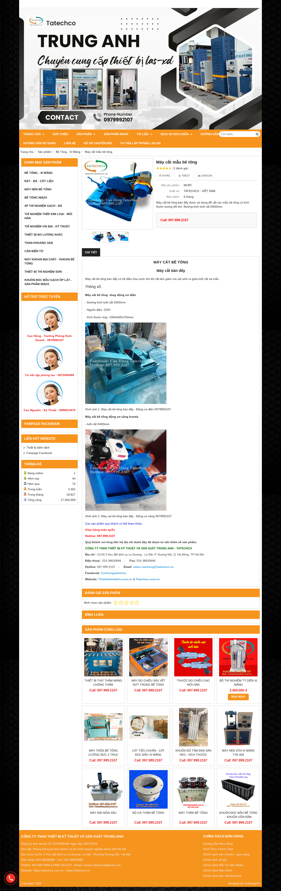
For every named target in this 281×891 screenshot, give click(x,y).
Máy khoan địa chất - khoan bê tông (49, 261)
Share (165, 175)
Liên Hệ (69, 143)
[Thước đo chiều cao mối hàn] (193, 657)
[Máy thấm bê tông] (193, 789)
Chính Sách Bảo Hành (217, 870)
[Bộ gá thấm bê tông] (148, 789)
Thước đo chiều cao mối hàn (193, 682)
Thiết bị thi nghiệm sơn (43, 271)
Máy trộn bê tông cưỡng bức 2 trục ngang (103, 754)
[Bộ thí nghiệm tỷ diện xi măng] (238, 657)
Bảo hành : (174, 196)
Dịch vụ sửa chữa (175, 134)
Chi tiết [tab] (91, 252)
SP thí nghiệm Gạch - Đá (43, 205)
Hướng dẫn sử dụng (39, 143)
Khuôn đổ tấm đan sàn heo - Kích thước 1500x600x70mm (193, 754)
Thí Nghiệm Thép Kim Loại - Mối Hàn (48, 216)
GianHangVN (252, 883)
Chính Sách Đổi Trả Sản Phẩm (223, 865)
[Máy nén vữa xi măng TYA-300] (238, 727)
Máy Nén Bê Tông (38, 189)
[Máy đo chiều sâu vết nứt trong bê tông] (148, 657)
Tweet (185, 175)
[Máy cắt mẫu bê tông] (117, 193)
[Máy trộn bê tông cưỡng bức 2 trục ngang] (103, 727)
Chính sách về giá (215, 859)
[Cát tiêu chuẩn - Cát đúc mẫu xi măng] (148, 727)
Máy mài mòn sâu (103, 812)
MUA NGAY (238, 696)
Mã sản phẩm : (171, 185)
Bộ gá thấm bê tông (148, 812)
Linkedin (206, 175)
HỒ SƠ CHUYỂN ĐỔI (98, 143)
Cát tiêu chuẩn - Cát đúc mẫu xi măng (148, 752)
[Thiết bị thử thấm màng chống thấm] (103, 657)
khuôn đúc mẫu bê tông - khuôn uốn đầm (238, 815)
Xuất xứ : (175, 191)
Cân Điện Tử (33, 251)
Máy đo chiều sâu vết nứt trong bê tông (148, 682)
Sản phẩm (85, 134)
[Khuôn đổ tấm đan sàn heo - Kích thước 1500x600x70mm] (193, 727)
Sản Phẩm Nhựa (116, 134)
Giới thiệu (60, 134)
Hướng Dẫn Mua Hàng (218, 843)
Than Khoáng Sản (38, 242)
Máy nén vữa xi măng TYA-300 (238, 752)
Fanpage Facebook (39, 453)
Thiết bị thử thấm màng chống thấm (103, 682)
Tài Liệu (143, 134)
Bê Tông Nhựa (35, 197)
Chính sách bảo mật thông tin (222, 875)
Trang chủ (32, 134)
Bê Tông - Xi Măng (38, 172)
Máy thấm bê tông (193, 812)
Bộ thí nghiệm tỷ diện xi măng (238, 682)
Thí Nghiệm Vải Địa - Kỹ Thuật (47, 226)
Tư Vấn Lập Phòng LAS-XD (140, 143)
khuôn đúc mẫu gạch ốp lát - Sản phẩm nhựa (48, 282)
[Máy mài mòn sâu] (103, 789)
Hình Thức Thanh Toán (218, 849)
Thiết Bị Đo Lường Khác (43, 234)
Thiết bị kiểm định (38, 447)
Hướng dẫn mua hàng (218, 134)
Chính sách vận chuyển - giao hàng (226, 854)
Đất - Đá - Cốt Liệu (38, 181)
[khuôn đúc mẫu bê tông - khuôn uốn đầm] (238, 789)
